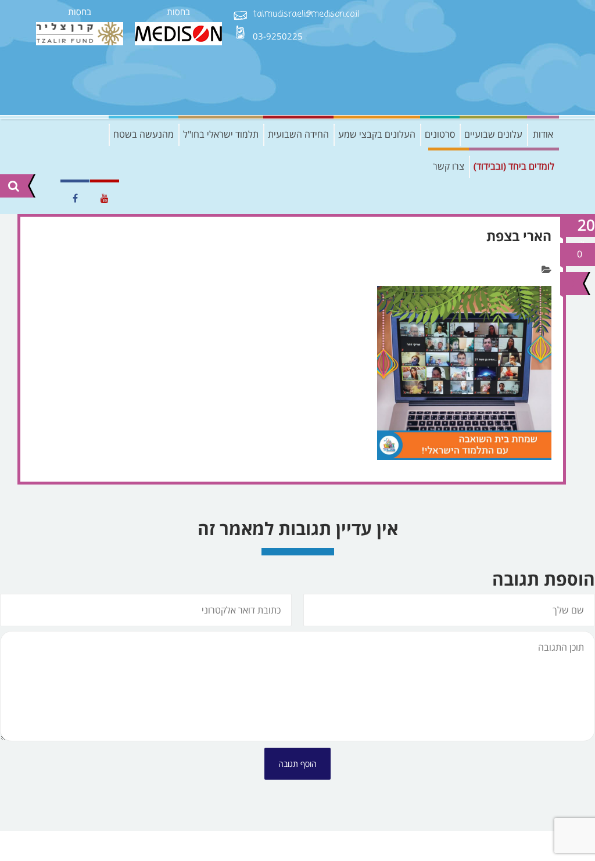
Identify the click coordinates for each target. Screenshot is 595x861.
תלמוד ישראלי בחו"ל (221, 134)
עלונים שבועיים (493, 134)
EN (44, 198)
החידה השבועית (298, 134)
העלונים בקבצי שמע (376, 134)
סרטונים (440, 134)
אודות (543, 134)
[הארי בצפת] (570, 283)
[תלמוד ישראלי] (472, 57)
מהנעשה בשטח (143, 134)
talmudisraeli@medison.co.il (306, 15)
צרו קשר (448, 166)
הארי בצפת (518, 236)
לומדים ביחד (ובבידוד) (514, 166)
